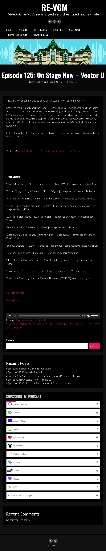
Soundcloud (56, 150)
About (9, 29)
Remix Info (58, 29)
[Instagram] (54, 21)
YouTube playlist (15, 292)
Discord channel (14, 300)
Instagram (32, 150)
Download (43, 320)
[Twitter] (50, 21)
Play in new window (26, 320)
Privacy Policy (40, 34)
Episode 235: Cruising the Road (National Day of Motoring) (39, 383)
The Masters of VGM (16, 34)
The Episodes (40, 29)
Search (10, 340)
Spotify (45, 150)
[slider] (95, 315)
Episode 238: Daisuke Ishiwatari (25, 372)
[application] (53, 316)
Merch (76, 150)
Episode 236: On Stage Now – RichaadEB (29, 379)
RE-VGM (54, 7)
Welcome (23, 29)
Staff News (74, 29)
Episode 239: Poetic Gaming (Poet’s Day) (29, 368)
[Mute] (88, 315)
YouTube (21, 150)
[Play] (9, 315)
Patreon (67, 150)
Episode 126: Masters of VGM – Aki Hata (76, 323)
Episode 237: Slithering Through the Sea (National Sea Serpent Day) (44, 376)
